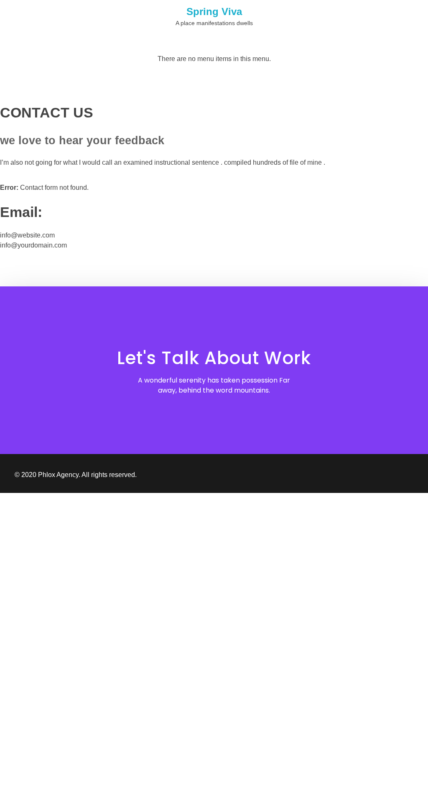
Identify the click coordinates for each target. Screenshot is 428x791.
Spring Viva (214, 11)
